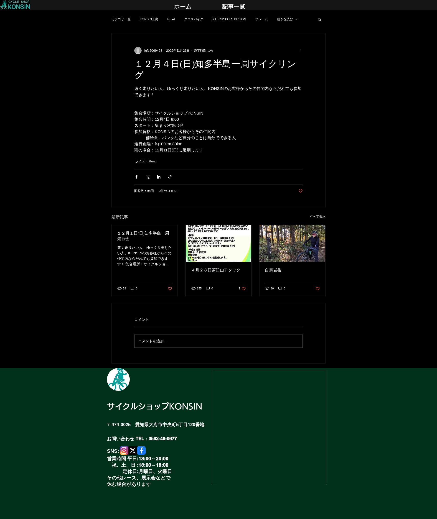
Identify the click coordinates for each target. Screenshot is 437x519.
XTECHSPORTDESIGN (229, 19)
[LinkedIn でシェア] (159, 177)
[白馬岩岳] (292, 243)
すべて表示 (317, 216)
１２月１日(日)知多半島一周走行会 (143, 236)
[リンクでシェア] (170, 177)
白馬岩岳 (273, 270)
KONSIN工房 (149, 19)
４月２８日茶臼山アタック (215, 270)
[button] (320, 19)
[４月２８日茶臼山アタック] (219, 243)
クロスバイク (193, 19)
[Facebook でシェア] (136, 177)
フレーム (261, 19)
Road (171, 19)
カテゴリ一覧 (121, 19)
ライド (140, 161)
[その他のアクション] (300, 50)
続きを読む (285, 19)
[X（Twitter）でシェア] (147, 177)
